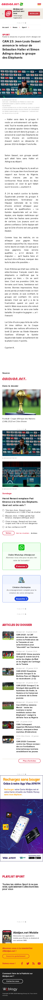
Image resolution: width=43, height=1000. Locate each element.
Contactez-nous (12, 981)
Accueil (5, 27)
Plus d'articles (29, 761)
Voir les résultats (22, 533)
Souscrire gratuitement (15, 956)
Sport (24, 27)
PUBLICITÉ (21, 23)
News (15, 27)
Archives (34, 533)
